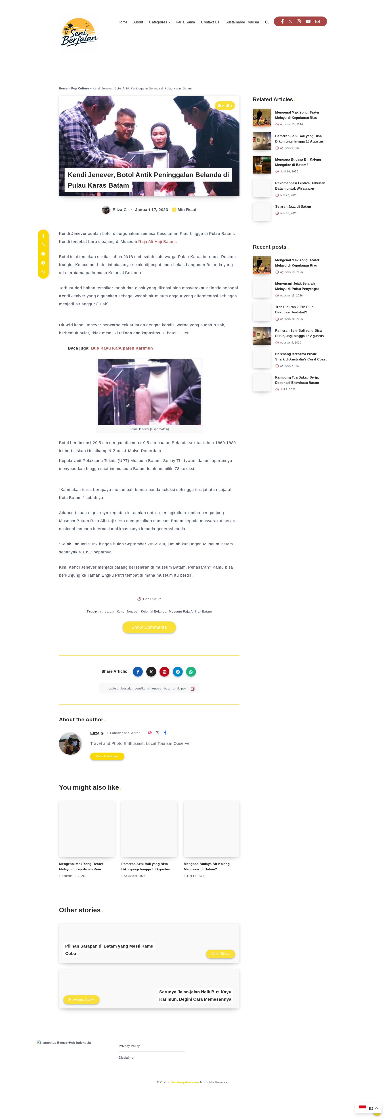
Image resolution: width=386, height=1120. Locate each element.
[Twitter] (290, 21)
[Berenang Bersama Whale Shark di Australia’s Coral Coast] (262, 359)
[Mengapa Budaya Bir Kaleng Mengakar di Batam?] (262, 165)
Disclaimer (127, 1057)
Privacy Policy (129, 1046)
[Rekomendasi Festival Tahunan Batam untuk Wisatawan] (262, 188)
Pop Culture (80, 88)
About (138, 22)
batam (109, 611)
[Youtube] (308, 21)
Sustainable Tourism (242, 22)
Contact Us (210, 22)
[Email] (317, 21)
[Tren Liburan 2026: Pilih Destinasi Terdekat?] (262, 312)
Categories (158, 22)
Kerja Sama (185, 22)
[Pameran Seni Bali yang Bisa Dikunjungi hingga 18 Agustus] (262, 141)
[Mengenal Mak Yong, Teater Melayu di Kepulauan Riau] (262, 117)
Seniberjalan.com (185, 1082)
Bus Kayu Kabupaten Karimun (122, 348)
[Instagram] (299, 21)
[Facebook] (282, 21)
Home (123, 22)
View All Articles (107, 756)
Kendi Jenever (128, 611)
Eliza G (97, 733)
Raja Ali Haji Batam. (157, 241)
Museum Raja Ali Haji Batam (190, 611)
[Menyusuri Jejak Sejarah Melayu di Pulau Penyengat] (262, 289)
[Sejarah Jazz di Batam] (262, 212)
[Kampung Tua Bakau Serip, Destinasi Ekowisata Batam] (262, 382)
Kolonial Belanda (153, 611)
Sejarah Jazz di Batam (293, 206)
